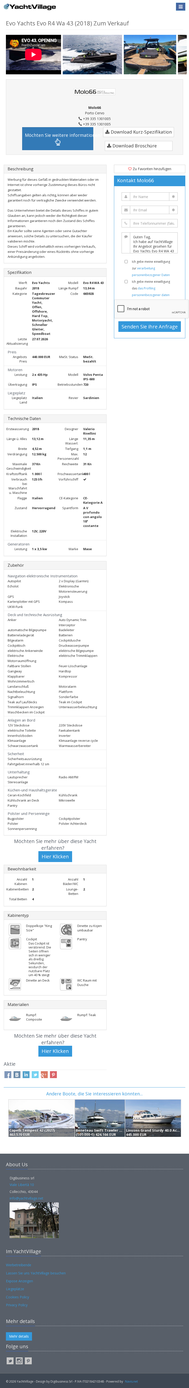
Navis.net (131, 1381)
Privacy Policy (17, 1305)
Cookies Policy (17, 1297)
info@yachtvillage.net (26, 1198)
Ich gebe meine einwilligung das (151, 288)
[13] (93, 54)
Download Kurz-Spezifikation (141, 132)
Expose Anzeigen (19, 1281)
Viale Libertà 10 (22, 1184)
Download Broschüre (134, 146)
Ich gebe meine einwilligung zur (151, 268)
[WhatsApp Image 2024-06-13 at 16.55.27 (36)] (151, 54)
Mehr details (19, 1336)
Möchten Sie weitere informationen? (59, 135)
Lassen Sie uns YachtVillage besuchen (36, 1273)
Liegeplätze (15, 1289)
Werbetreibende (18, 1265)
